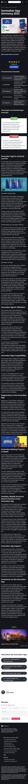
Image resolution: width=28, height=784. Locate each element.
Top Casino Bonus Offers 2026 (11, 749)
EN (22, 2)
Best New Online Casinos (9, 745)
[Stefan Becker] (3, 692)
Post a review (16, 718)
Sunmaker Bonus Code (7, 58)
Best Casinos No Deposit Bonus (10, 751)
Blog (4, 755)
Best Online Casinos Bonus (9, 752)
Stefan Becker (10, 692)
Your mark (3, 705)
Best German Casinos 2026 (10, 737)
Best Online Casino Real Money (10, 741)
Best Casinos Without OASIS (10, 746)
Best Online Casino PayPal (9, 759)
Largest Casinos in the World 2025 (9, 644)
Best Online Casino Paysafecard (10, 761)
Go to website (14, 67)
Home (2, 7)
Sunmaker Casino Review (8, 56)
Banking (5, 757)
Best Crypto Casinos (8, 743)
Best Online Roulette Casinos (10, 739)
